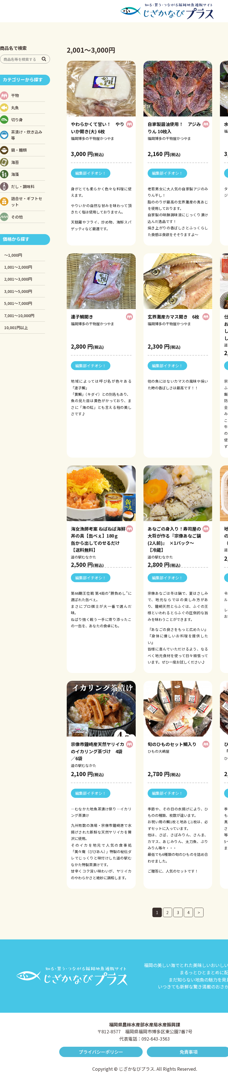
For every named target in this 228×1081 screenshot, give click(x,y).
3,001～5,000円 (18, 291)
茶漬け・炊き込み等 (26, 135)
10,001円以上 (16, 327)
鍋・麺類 (19, 150)
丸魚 (15, 107)
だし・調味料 (22, 186)
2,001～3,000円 (18, 279)
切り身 (17, 119)
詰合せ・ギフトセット (26, 201)
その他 (17, 217)
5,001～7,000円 (18, 303)
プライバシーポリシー (101, 1051)
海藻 (15, 174)
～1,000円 (13, 255)
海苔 (15, 162)
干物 (15, 95)
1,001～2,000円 (18, 267)
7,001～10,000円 (19, 315)
